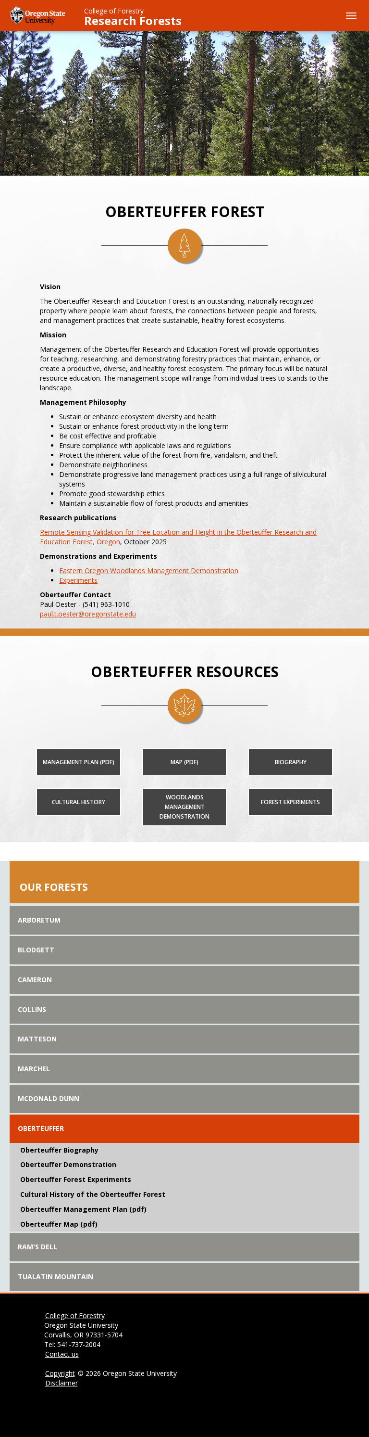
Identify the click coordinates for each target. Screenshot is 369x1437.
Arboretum (39, 919)
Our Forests (54, 887)
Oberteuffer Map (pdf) (59, 1224)
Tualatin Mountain (55, 1276)
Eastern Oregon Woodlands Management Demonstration (148, 570)
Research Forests (133, 21)
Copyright (60, 1373)
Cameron (35, 979)
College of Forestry (114, 10)
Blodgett (36, 949)
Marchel (34, 1068)
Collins (32, 1009)
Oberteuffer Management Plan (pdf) (83, 1209)
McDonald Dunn (48, 1098)
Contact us (62, 1354)
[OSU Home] (38, 14)
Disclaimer (61, 1382)
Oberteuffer (41, 1128)
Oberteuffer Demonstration (68, 1164)
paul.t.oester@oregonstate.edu (88, 613)
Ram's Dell (37, 1246)
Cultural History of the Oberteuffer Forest (92, 1194)
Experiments (78, 580)
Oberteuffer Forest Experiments (75, 1179)
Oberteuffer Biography (59, 1150)
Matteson (37, 1038)
